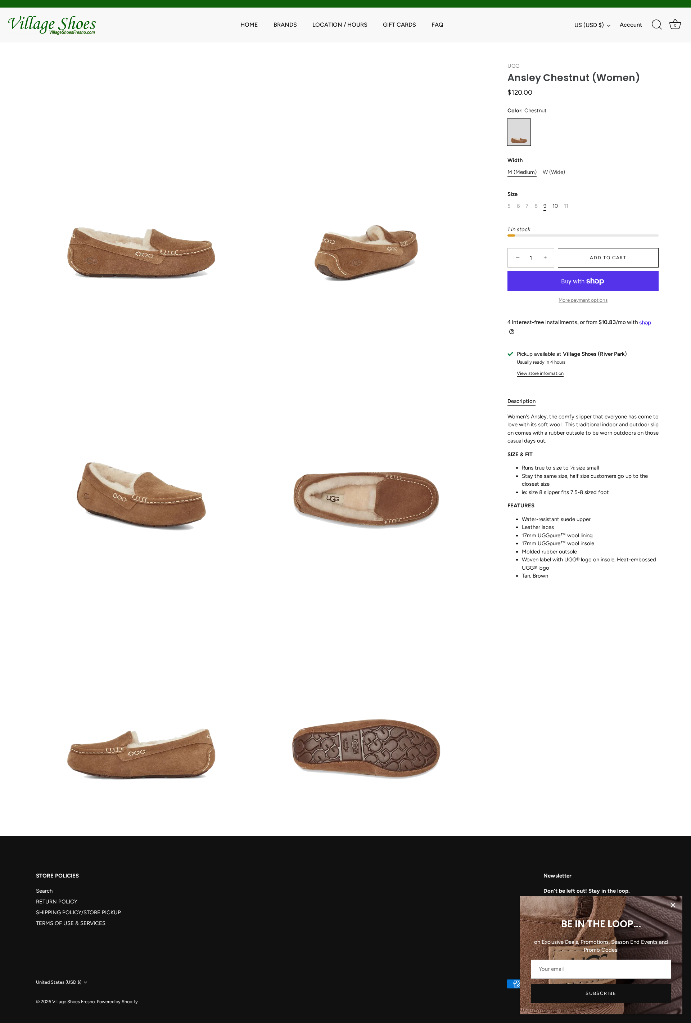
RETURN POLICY (56, 901)
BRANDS (285, 24)
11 (566, 206)
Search (44, 891)
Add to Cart (608, 257)
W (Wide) (554, 172)
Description (521, 401)
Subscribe (601, 993)
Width (515, 160)
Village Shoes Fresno (73, 1001)
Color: (527, 110)
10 (555, 206)
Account (631, 24)
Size (512, 194)
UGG (513, 66)
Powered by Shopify (117, 1001)
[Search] (657, 25)
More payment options (583, 300)
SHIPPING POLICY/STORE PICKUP (78, 912)
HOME (249, 24)
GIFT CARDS (399, 24)
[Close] (673, 905)
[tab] (525, 401)
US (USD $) (589, 25)
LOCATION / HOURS (339, 24)
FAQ (437, 24)
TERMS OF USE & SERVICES (70, 923)
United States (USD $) (58, 982)
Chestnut (518, 132)
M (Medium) (522, 172)
